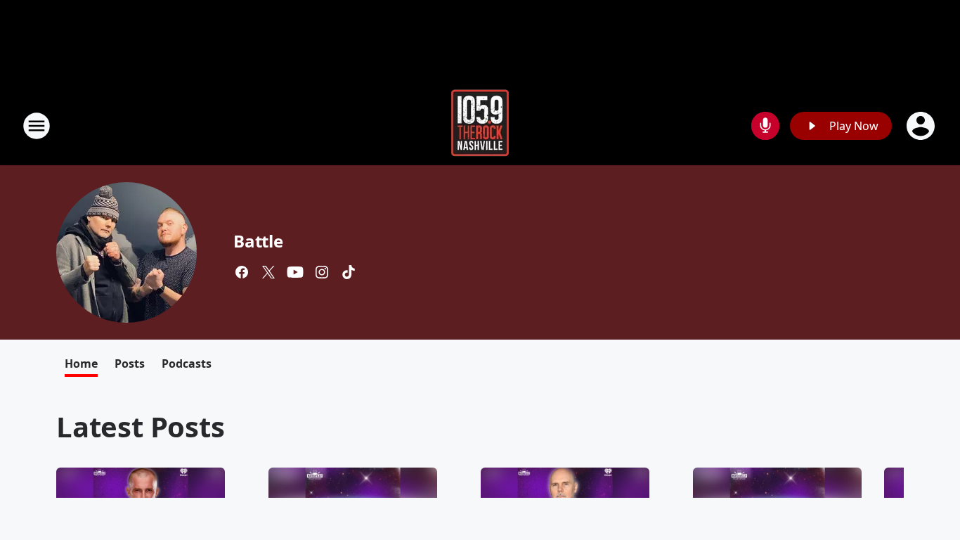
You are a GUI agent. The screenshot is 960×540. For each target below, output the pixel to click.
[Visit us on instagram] (321, 272)
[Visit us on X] (268, 272)
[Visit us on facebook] (241, 272)
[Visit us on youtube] (295, 272)
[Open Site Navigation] (36, 126)
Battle (258, 240)
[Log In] (922, 126)
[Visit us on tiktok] (348, 272)
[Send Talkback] (765, 126)
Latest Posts (140, 426)
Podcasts (187, 363)
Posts (130, 363)
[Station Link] (480, 125)
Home (81, 363)
